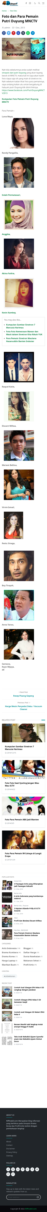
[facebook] (26, 3)
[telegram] (8, 1169)
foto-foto (17, 930)
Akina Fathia (8, 273)
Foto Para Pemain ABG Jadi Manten (22, 819)
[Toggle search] (39, 3)
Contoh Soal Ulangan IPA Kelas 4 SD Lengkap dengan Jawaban (29, 988)
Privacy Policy (11, 1152)
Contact (9, 1145)
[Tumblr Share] (23, 33)
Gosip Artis (17, 881)
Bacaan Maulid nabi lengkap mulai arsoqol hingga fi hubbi (28, 1025)
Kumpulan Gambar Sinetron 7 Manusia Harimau (19, 748)
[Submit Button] (37, 1197)
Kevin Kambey (9, 312)
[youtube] (27, 1169)
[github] (13, 1174)
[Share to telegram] (33, 33)
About (8, 1141)
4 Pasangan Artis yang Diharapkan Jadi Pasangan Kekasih (28, 885)
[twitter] (37, 1169)
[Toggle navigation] (43, 3)
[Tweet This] (9, 33)
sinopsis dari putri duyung (14, 72)
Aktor (16, 918)
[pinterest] (23, 1169)
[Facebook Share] (4, 33)
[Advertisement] (23, 1075)
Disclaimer (10, 1148)
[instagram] (30, 3)
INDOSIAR (24, 930)
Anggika (6, 234)
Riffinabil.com (31, 1209)
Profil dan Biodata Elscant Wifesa (28, 921)
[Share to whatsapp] (28, 33)
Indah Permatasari (11, 195)
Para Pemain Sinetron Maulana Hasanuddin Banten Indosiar (27, 934)
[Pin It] (13, 33)
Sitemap (9, 1156)
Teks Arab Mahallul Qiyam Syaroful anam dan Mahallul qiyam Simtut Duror (28, 1039)
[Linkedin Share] (18, 33)
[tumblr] (13, 1169)
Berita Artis (18, 893)
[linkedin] (18, 1169)
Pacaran (25, 906)
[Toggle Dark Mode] (35, 3)
